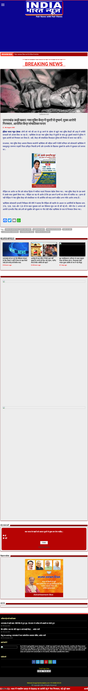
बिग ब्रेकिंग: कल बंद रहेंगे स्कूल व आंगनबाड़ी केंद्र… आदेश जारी (20, 629)
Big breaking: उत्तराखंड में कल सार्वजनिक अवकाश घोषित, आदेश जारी (23, 635)
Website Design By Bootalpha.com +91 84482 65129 (44, 683)
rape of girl (67, 229)
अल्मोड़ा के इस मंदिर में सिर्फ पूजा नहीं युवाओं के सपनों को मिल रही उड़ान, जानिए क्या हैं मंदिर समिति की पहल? (43, 260)
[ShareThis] (50, 662)
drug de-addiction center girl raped (18, 229)
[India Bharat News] (44, 9)
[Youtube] (46, 662)
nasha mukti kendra (53, 229)
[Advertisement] (44, 35)
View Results (44, 547)
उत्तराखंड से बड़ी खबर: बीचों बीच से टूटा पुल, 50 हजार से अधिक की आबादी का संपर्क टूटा (28, 623)
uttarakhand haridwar (10, 232)
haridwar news (39, 229)
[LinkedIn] (42, 662)
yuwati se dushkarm (43, 232)
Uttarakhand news (27, 232)
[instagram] (54, 662)
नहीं (6, 538)
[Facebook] (34, 662)
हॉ (5, 536)
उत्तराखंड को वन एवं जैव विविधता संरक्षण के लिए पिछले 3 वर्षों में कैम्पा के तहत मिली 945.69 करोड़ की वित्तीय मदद (15, 260)
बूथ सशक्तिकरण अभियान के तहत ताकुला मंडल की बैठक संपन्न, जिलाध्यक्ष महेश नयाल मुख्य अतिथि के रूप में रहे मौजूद (71, 260)
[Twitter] (38, 662)
